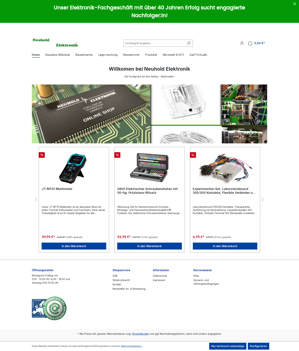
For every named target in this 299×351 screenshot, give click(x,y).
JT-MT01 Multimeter (57, 189)
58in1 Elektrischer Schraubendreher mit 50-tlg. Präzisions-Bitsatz (147, 190)
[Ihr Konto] (242, 43)
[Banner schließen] (294, 4)
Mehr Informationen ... (132, 346)
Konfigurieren (258, 346)
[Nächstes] (262, 199)
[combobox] (154, 43)
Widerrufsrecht (121, 280)
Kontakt (117, 284)
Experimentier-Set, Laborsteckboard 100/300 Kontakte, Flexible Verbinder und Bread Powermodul (225, 191)
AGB (115, 275)
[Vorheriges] (36, 199)
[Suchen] (189, 43)
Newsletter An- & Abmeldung (129, 288)
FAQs (196, 275)
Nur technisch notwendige (227, 346)
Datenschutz (160, 275)
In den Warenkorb (74, 246)
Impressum (159, 280)
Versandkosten (140, 333)
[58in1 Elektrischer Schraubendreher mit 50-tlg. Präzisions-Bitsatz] (149, 167)
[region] (149, 200)
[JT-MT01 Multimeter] (74, 167)
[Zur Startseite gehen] (55, 42)
